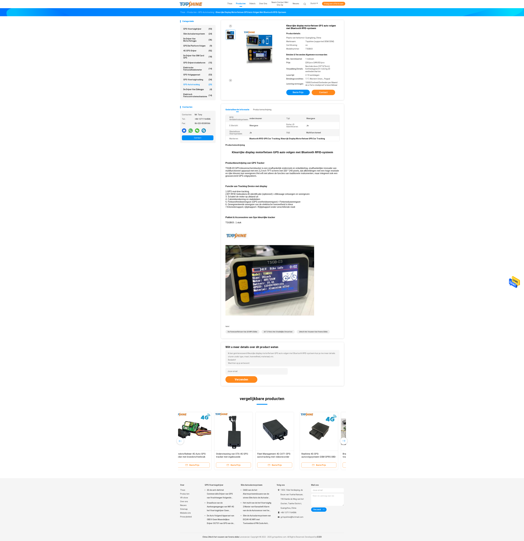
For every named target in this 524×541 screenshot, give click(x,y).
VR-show (184, 498)
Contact (197, 138)
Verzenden (241, 379)
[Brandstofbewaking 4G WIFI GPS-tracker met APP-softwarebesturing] (240, 431)
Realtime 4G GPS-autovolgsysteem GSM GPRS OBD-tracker (199, 457)
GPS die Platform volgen (197, 46)
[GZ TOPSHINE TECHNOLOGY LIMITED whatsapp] (190, 130)
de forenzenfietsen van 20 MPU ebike (242, 332)
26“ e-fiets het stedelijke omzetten (278, 332)
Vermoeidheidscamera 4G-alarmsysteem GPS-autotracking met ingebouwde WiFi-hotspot (280, 457)
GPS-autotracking (197, 84)
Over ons (184, 501)
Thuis (182, 490)
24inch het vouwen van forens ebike (313, 332)
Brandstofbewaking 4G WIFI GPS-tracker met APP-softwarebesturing (240, 457)
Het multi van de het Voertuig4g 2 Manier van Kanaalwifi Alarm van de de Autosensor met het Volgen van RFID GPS (257, 507)
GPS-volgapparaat (197, 75)
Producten (184, 494)
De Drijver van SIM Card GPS (197, 57)
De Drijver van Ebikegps (197, 89)
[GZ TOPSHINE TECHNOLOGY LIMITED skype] (204, 130)
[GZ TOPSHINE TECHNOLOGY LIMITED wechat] (197, 130)
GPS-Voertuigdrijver (197, 29)
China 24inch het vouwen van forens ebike (221, 537)
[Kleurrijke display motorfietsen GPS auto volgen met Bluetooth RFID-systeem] (260, 47)
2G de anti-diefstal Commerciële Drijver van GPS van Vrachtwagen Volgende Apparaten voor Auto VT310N (220, 494)
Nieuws (183, 505)
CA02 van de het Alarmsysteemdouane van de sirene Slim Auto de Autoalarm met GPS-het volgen (256, 494)
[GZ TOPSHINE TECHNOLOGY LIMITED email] (184, 130)
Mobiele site (185, 513)
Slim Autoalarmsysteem (197, 34)
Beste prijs (298, 92)
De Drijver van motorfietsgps (197, 40)
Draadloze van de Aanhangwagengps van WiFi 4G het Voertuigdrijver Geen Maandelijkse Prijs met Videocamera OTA (220, 507)
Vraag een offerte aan (333, 4)
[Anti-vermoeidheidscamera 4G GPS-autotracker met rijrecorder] (323, 431)
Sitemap (184, 509)
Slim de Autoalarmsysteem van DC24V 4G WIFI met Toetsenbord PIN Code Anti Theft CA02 (257, 520)
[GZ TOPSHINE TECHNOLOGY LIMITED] (191, 4)
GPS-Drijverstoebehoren (197, 63)
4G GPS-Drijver (197, 51)
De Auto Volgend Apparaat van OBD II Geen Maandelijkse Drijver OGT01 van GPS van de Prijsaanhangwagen (220, 520)
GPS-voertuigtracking (197, 80)
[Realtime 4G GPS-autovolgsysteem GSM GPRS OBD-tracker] (199, 431)
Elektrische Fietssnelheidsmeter (197, 69)
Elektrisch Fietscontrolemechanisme (197, 95)
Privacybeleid (186, 517)
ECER (319, 537)
